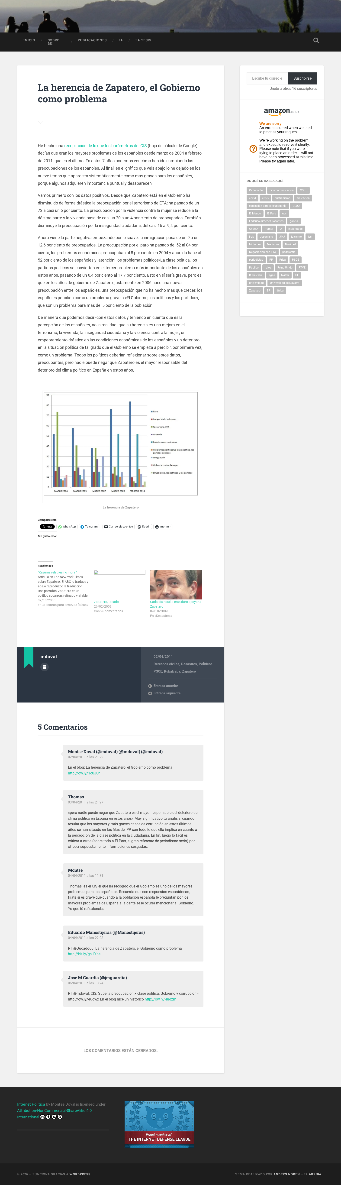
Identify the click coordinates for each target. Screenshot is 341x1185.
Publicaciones (92, 40)
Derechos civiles (166, 664)
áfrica (280, 290)
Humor (268, 228)
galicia (294, 221)
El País (271, 213)
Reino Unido (285, 267)
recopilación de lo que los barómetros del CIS (105, 145)
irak (251, 236)
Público (254, 267)
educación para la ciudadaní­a (267, 205)
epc (284, 213)
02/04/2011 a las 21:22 (85, 757)
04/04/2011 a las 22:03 (85, 938)
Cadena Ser (256, 190)
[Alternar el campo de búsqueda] (316, 40)
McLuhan (255, 244)
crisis (265, 198)
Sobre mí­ (53, 41)
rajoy (268, 267)
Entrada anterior (166, 686)
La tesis (143, 40)
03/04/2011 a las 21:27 (85, 802)
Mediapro (273, 244)
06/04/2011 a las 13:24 (85, 983)
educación (303, 198)
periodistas (256, 259)
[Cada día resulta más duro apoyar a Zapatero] (176, 584)
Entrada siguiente (167, 693)
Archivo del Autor (44, 667)
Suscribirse (302, 78)
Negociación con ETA (262, 252)
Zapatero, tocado (106, 602)
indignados (295, 228)
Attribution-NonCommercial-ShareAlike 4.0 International (54, 1113)
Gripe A (253, 228)
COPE (303, 190)
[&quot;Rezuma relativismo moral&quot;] (66, 588)
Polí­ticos (205, 664)
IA (121, 40)
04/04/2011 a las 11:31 (85, 876)
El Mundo (255, 213)
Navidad (290, 244)
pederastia (289, 252)
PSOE (158, 671)
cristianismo (282, 198)
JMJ (282, 236)
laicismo (296, 236)
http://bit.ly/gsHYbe (84, 954)
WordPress (79, 1174)
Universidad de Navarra (284, 283)
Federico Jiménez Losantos (266, 221)
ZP (268, 290)
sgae (272, 275)
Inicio (29, 40)
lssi (310, 236)
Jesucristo (266, 236)
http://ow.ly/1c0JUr (84, 773)
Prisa (282, 259)
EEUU (296, 205)
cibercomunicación (282, 190)
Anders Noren (286, 1174)
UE (297, 275)
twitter (285, 275)
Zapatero (189, 671)
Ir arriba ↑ (314, 1174)
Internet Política (31, 1104)
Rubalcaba (172, 671)
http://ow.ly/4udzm (160, 999)
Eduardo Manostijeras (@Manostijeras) (106, 932)
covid (252, 198)
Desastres (189, 664)
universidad (256, 283)
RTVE (302, 267)
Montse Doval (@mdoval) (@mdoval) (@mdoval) (115, 751)
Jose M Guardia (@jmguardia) (97, 977)
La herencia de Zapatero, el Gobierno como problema (119, 93)
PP (271, 259)
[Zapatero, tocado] (119, 584)
